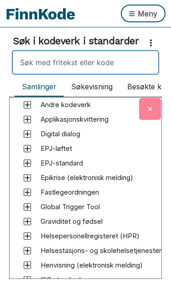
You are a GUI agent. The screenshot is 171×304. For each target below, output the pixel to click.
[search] (85, 62)
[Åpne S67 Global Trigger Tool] (27, 207)
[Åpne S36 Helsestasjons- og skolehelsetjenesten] (27, 251)
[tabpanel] (85, 196)
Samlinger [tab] (39, 86)
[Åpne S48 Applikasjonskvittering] (27, 119)
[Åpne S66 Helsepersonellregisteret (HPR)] (27, 236)
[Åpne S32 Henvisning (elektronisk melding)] (27, 265)
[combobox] (85, 62)
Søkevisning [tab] (92, 86)
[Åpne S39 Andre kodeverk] (27, 105)
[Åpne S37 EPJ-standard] (27, 163)
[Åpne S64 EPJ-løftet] (27, 148)
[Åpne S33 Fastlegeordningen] (27, 192)
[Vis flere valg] (152, 43)
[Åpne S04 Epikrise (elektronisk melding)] (27, 178)
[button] (66, 105)
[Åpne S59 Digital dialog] (27, 134)
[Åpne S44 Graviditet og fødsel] (27, 221)
